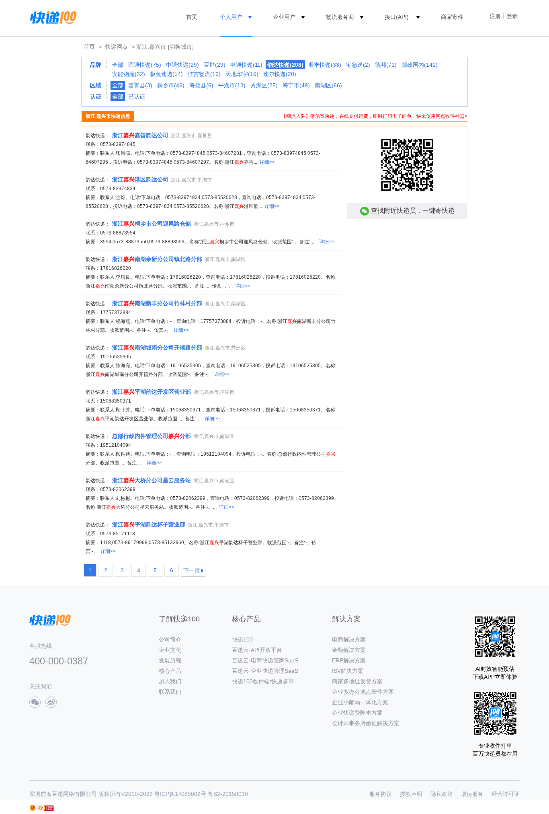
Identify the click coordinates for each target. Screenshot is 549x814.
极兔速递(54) (166, 74)
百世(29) (214, 65)
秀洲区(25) (264, 85)
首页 (191, 17)
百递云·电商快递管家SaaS (265, 660)
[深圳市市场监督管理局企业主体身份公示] (32, 807)
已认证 (136, 96)
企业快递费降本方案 (357, 712)
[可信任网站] (45, 808)
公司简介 (170, 639)
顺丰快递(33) (324, 65)
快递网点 (116, 46)
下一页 (191, 570)
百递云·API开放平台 (257, 650)
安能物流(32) (128, 74)
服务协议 (380, 794)
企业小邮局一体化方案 (360, 702)
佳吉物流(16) (204, 74)
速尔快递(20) (279, 74)
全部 (117, 65)
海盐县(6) (201, 85)
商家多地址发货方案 (357, 681)
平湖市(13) (232, 85)
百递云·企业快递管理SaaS (265, 671)
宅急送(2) (358, 65)
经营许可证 (506, 794)
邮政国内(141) (420, 65)
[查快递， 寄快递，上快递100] (51, 17)
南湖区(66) (328, 85)
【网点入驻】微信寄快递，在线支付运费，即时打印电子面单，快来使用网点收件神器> (374, 116)
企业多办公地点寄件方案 (363, 692)
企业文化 (170, 650)
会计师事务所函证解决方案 (365, 723)
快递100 (242, 639)
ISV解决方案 (347, 671)
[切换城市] (181, 46)
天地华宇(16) (241, 74)
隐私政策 (441, 794)
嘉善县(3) (140, 85)
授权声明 (411, 794)
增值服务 (472, 794)
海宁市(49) (296, 85)
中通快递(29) (182, 65)
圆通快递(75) (144, 65)
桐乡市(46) (170, 85)
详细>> (267, 162)
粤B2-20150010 (228, 794)
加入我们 (170, 681)
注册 (495, 16)
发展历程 (170, 660)
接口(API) (397, 17)
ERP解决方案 (349, 660)
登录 (512, 16)
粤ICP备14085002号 (180, 794)
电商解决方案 (349, 639)
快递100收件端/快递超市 (263, 681)
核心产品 (170, 671)
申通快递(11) (246, 65)
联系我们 (170, 692)
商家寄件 (452, 17)
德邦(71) (386, 65)
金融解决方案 (349, 650)
